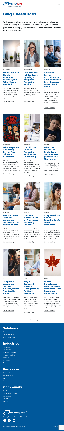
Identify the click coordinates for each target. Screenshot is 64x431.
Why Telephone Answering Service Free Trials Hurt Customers (11, 152)
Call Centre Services (9, 334)
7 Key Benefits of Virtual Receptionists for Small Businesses (52, 220)
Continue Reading (8, 101)
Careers (5, 401)
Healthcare (6, 347)
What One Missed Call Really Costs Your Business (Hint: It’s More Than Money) (51, 153)
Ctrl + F (23, 426)
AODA (54, 426)
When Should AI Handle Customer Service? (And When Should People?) (11, 78)
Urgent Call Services (9, 337)
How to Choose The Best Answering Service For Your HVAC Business (11, 220)
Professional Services (9, 352)
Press (4, 381)
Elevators (6, 357)
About (5, 391)
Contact (5, 399)
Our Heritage (7, 396)
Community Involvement (10, 393)
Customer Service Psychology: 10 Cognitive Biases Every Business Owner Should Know (52, 80)
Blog (4, 378)
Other (5, 363)
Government (7, 360)
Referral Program (8, 375)
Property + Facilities (9, 355)
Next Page (35, 320)
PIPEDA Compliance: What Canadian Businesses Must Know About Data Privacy (52, 287)
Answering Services (9, 332)
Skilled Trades (7, 350)
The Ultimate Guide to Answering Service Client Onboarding (30, 152)
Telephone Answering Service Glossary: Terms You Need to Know (11, 287)
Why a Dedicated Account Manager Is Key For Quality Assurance (31, 287)
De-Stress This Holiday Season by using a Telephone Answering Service (31, 78)
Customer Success (8, 373)
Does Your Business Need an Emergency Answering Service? (31, 220)
